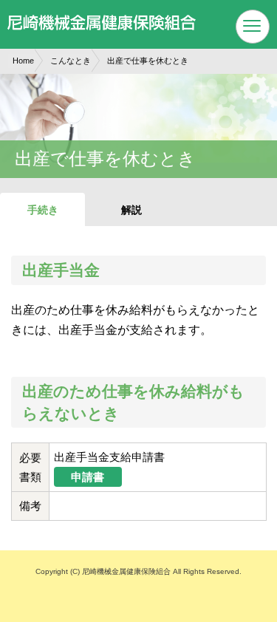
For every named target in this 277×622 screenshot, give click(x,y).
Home (23, 60)
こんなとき (70, 60)
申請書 (87, 477)
